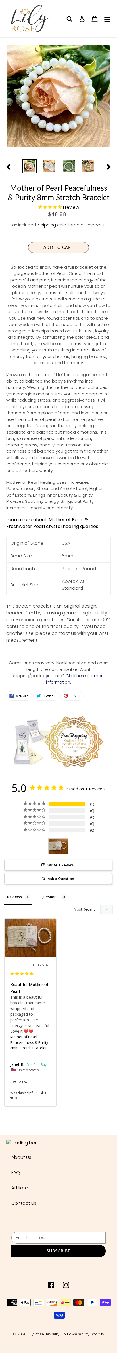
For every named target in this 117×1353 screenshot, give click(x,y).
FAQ (15, 1172)
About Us (21, 1157)
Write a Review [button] (60, 865)
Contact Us (23, 1203)
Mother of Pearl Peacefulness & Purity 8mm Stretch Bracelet (29, 1042)
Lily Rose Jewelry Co (47, 1334)
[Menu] (107, 18)
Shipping (47, 225)
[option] (29, 166)
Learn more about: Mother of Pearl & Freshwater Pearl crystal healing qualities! (53, 523)
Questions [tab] (49, 896)
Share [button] (22, 1082)
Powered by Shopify (85, 1334)
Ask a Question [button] (61, 878)
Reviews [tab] (14, 896)
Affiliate (19, 1188)
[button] (44, 1093)
